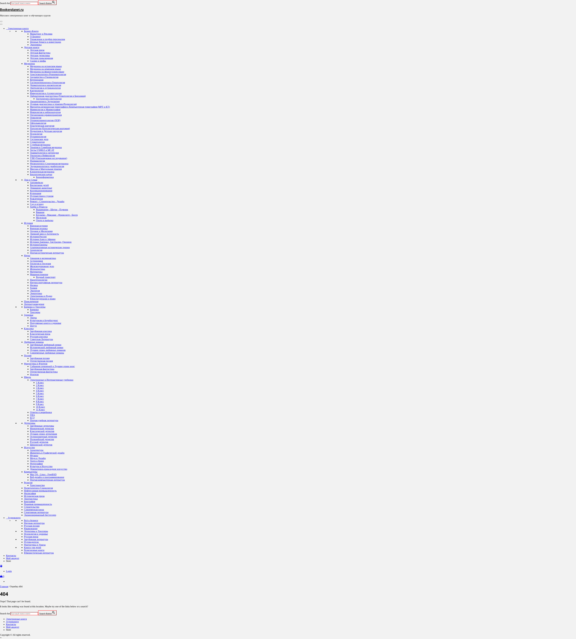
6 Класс (40, 396)
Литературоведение (34, 304)
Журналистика (37, 269)
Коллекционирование (41, 190)
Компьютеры (30, 472)
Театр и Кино (37, 461)
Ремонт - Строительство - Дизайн (47, 201)
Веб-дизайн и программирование (47, 477)
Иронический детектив (42, 428)
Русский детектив (39, 442)
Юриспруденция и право (43, 298)
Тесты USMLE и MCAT (42, 150)
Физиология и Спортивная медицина (49, 163)
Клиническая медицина (42, 171)
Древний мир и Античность (44, 234)
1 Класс (40, 382)
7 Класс (40, 399)
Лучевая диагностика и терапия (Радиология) (53, 104)
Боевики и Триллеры (34, 307)
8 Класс (40, 401)
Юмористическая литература (39, 553)
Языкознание (31, 528)
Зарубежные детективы (42, 426)
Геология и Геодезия (40, 263)
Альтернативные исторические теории (50, 247)
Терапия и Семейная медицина (46, 147)
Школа (27, 377)
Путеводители (31, 542)
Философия (30, 493)
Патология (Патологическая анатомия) (50, 128)
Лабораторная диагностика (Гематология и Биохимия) (58, 96)
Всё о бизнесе (31, 520)
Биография (29, 501)
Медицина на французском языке (47, 71)
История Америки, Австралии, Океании (51, 242)
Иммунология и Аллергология (46, 93)
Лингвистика (31, 499)
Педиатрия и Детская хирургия (46, 131)
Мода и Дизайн (38, 458)
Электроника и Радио (41, 296)
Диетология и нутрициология (45, 88)
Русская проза (31, 536)
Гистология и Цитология (49, 98)
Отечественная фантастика (44, 371)
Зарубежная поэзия (40, 358)
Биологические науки (41, 174)
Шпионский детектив (41, 444)
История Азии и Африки (43, 239)
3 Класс (40, 388)
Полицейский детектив (42, 439)
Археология (36, 250)
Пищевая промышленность (38, 504)
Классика (29, 328)
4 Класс (40, 390)
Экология (35, 290)
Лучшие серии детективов (43, 434)
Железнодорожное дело (42, 266)
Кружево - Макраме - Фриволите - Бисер (57, 215)
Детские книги (31, 47)
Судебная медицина (40, 144)
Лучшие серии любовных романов (48, 350)
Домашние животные (41, 188)
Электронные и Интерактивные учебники (51, 380)
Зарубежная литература (36, 539)
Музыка (34, 455)
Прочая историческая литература (47, 253)
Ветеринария (36, 80)
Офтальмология (38, 123)
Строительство (31, 507)
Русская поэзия (31, 526)
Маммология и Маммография (45, 109)
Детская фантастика (40, 53)
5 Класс (40, 393)
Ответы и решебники (41, 412)
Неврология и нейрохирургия (45, 112)
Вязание (40, 212)
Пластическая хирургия (42, 125)
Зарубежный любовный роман (45, 344)
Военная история (39, 226)
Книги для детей (32, 547)
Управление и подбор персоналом (47, 39)
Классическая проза (40, 334)
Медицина (29, 63)
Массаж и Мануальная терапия (46, 169)
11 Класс (40, 409)
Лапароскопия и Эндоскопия (45, 101)
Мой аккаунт (12, 558)
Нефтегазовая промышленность (40, 490)
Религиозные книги (34, 550)
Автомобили (36, 182)
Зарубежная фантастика (42, 369)
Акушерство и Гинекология (44, 77)
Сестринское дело (39, 139)
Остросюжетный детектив (43, 436)
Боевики (34, 309)
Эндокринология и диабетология (47, 166)
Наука (27, 255)
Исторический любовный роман (46, 347)
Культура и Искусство (41, 466)
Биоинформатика (45, 177)
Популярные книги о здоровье (45, 323)
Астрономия (36, 261)
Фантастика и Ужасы (35, 544)
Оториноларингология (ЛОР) (45, 120)
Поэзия (27, 355)
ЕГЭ (32, 417)
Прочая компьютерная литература (47, 480)
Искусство (29, 447)
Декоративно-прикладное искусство (48, 469)
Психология (36, 134)
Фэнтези (34, 374)
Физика (34, 285)
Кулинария (35, 193)
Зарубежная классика (41, 331)
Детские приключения (41, 58)
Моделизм (41, 217)
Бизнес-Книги (31, 31)
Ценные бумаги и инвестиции (45, 42)
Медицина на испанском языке (46, 66)
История (28, 223)
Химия (33, 288)
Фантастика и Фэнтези (35, 363)
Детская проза (37, 50)
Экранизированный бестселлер (40, 515)
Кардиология (37, 90)
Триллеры (35, 312)
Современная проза (34, 509)
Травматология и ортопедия (44, 153)
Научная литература (34, 523)
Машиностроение (39, 274)
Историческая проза (34, 496)
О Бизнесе (35, 36)
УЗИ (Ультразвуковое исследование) (48, 158)
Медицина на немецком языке (45, 69)
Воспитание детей (39, 185)
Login (9, 571)
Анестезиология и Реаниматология (48, 74)
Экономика (36, 44)
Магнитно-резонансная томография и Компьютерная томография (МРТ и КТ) (70, 107)
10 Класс (40, 407)
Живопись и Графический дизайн (47, 453)
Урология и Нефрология (42, 155)
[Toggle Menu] (1, 24)
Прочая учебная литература (44, 420)
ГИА (32, 415)
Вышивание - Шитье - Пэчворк (52, 209)
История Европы (38, 244)
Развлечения (36, 198)
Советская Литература (41, 339)
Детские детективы (40, 55)
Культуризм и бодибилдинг (44, 320)
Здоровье (28, 315)
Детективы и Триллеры (36, 531)
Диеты (33, 317)
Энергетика (36, 293)
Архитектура (36, 450)
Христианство (37, 485)
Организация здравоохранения (46, 115)
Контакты (11, 555)
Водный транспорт (46, 277)
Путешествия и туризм (41, 196)
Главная (4, 586)
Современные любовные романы (47, 353)
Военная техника (39, 228)
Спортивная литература (36, 512)
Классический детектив (42, 431)
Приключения (31, 301)
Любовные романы (34, 342)
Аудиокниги (14, 517)
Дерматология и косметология (45, 85)
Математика (36, 271)
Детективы (29, 423)
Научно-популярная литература (46, 282)
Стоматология (37, 142)
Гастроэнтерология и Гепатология (47, 82)
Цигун (33, 326)
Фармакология (37, 161)
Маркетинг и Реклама (41, 34)
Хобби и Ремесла (38, 207)
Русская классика (39, 336)
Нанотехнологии (38, 280)
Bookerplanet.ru (12, 10)
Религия (28, 482)
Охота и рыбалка (44, 220)
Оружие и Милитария (41, 231)
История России (38, 236)
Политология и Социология (38, 488)
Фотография (36, 463)
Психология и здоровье (36, 534)
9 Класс (40, 404)
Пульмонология (38, 136)
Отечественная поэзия (41, 361)
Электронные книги (18, 28)
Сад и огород (37, 204)
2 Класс (40, 385)
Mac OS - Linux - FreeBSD (43, 474)
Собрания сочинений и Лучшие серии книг (52, 366)
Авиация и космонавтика (43, 258)
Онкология (35, 117)
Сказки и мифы (38, 61)
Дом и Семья (30, 180)
